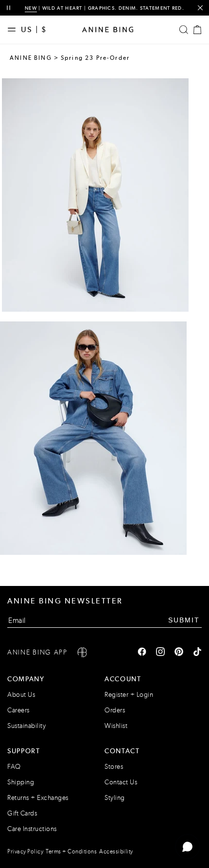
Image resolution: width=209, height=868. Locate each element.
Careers (18, 710)
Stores (113, 766)
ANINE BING (31, 57)
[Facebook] (142, 652)
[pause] (8, 8)
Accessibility (116, 851)
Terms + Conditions (71, 851)
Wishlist (115, 726)
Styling (114, 798)
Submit (184, 620)
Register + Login (128, 695)
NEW (31, 8)
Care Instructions (32, 829)
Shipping (20, 782)
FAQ (14, 766)
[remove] (200, 8)
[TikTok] (197, 652)
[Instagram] (160, 652)
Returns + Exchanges (38, 798)
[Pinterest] (178, 652)
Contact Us (120, 782)
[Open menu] (14, 29)
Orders (114, 710)
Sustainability (26, 726)
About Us (21, 695)
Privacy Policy (25, 851)
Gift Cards (22, 813)
